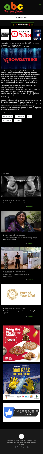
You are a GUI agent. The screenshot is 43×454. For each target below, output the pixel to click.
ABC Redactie (8, 200)
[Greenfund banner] (21, 399)
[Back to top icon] (21, 436)
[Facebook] (21, 422)
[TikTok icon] (23, 447)
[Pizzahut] (21, 361)
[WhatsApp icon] (15, 447)
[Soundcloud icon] (25, 447)
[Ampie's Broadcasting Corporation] (15, 7)
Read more (30, 206)
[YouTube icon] (19, 447)
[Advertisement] (21, 149)
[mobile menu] (40, 4)
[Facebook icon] (17, 447)
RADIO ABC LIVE (23, 24)
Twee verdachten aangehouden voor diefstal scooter (18, 203)
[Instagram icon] (21, 447)
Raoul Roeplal (8, 235)
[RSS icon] (28, 447)
